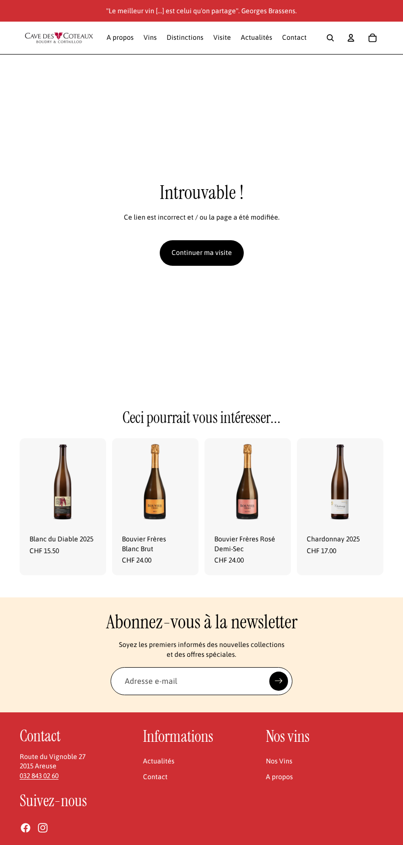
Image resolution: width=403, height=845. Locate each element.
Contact (155, 777)
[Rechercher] (330, 38)
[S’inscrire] (278, 681)
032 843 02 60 (39, 776)
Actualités (158, 761)
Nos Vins (279, 761)
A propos (279, 777)
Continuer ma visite (202, 252)
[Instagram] (43, 828)
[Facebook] (25, 828)
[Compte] (351, 38)
